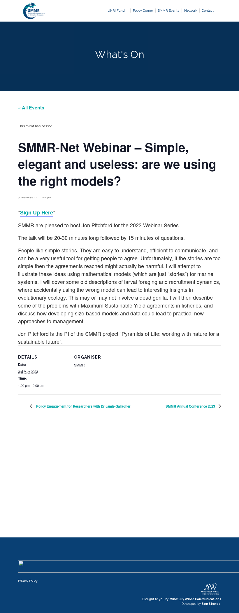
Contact (208, 10)
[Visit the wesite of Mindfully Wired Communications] (210, 594)
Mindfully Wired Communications (195, 599)
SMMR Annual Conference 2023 (191, 406)
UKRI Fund (116, 10)
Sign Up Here (36, 212)
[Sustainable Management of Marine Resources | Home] (34, 10)
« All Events (31, 107)
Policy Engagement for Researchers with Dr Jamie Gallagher (83, 406)
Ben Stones (211, 603)
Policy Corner (143, 10)
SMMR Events (168, 10)
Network (190, 10)
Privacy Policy (28, 581)
